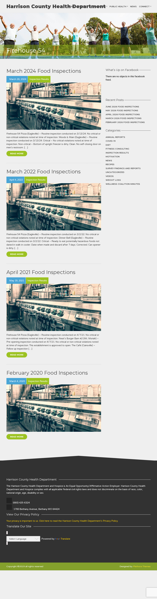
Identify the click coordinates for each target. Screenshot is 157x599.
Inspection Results (117, 152)
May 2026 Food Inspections (122, 110)
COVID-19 (111, 141)
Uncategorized (115, 172)
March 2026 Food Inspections (124, 118)
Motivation (113, 156)
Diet (108, 145)
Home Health (98, 6)
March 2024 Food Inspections (43, 71)
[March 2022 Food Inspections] (53, 206)
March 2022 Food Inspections (43, 171)
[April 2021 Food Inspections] (53, 307)
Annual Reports (115, 137)
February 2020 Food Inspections (47, 373)
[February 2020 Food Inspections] (53, 408)
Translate (65, 538)
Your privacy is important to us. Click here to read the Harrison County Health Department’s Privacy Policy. (62, 521)
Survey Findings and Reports (123, 168)
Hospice (81, 6)
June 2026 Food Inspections (122, 106)
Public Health (117, 6)
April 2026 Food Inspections (123, 114)
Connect (144, 6)
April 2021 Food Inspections (40, 272)
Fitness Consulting (117, 148)
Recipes (110, 164)
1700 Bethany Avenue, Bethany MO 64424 (36, 509)
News (133, 6)
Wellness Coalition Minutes (123, 184)
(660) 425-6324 (21, 502)
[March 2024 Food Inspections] (53, 106)
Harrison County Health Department (56, 6)
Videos (110, 176)
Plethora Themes (142, 566)
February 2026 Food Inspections (125, 122)
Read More (16, 153)
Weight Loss (113, 180)
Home (71, 6)
